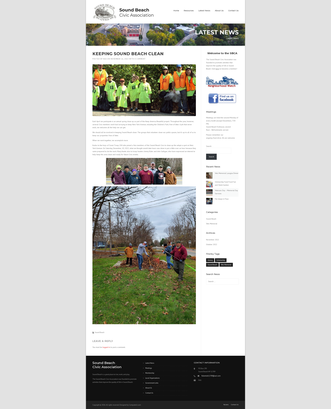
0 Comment (140, 59)
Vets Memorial (211, 223)
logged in (106, 347)
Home (176, 10)
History (210, 260)
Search (208, 146)
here (217, 69)
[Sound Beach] (123, 13)
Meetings (148, 368)
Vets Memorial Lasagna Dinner (226, 173)
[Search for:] (222, 281)
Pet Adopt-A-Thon (222, 199)
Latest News (204, 10)
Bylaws (226, 404)
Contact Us (233, 10)
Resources (189, 10)
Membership (149, 373)
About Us (219, 10)
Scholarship (220, 260)
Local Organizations (152, 378)
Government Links (151, 383)
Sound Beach (99, 332)
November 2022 (212, 239)
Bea (105, 59)
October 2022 (211, 244)
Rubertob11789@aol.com (211, 376)
